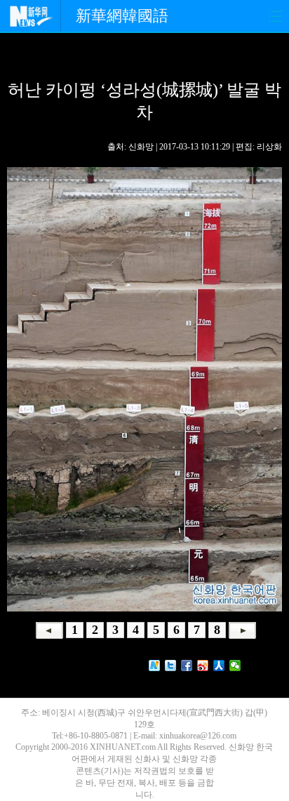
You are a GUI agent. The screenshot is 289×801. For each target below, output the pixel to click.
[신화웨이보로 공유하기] (155, 665)
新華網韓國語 (122, 16)
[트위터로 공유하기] (171, 665)
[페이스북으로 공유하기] (187, 665)
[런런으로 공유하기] (219, 665)
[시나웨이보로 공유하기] (203, 665)
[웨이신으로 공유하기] (235, 665)
